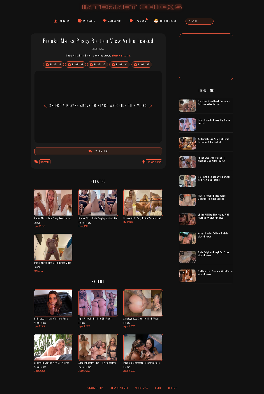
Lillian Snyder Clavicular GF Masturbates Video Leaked (212, 159)
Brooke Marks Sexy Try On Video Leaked (142, 218)
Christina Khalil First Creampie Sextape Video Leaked (214, 102)
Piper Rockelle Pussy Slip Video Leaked (214, 121)
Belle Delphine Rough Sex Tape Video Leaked (213, 254)
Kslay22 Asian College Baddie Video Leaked (213, 235)
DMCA (158, 388)
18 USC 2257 (141, 388)
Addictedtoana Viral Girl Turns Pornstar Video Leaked (213, 140)
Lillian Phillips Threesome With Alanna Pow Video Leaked (213, 216)
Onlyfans (44, 162)
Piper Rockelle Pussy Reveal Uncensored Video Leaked (212, 197)
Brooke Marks (154, 162)
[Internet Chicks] (132, 10)
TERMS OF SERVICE (119, 388)
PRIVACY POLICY (95, 388)
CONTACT (172, 388)
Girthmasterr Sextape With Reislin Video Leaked (215, 273)
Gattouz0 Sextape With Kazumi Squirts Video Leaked (214, 178)
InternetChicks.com (121, 55)
